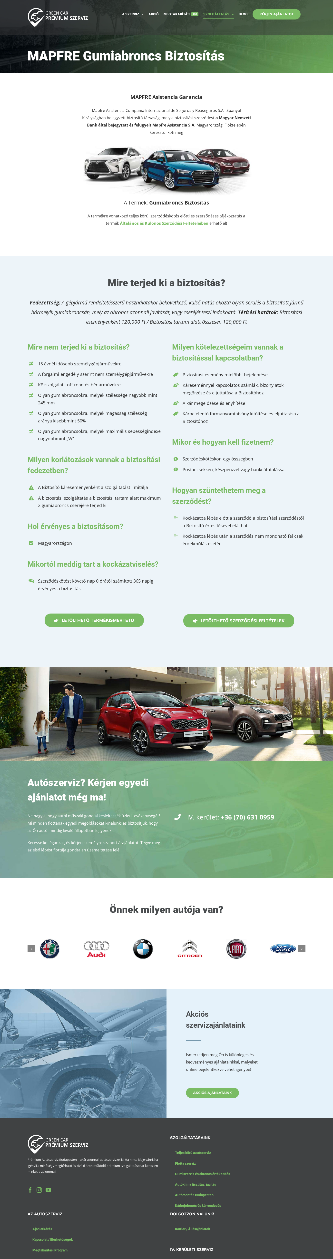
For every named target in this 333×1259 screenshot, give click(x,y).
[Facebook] (30, 1190)
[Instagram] (39, 1190)
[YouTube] (48, 1190)
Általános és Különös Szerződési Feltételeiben (164, 223)
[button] (31, 948)
